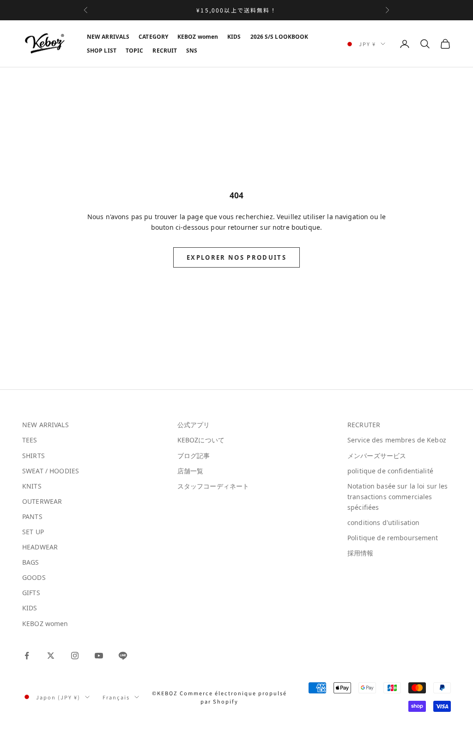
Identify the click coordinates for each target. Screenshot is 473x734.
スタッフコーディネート (213, 486)
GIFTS (31, 592)
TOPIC (135, 50)
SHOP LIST (101, 50)
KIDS (234, 37)
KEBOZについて (200, 440)
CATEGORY (153, 37)
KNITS (32, 486)
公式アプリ (193, 424)
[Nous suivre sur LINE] (122, 655)
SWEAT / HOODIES (50, 470)
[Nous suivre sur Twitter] (50, 655)
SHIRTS (33, 455)
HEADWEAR (40, 547)
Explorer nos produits (236, 257)
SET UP (33, 531)
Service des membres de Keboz (396, 440)
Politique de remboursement (392, 537)
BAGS (30, 562)
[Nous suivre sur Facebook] (26, 655)
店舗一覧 (190, 470)
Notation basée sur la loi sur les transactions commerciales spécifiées (397, 497)
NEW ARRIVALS (108, 37)
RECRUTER (363, 424)
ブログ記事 (193, 455)
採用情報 (360, 553)
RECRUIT (164, 50)
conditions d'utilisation (383, 522)
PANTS (32, 516)
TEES (29, 440)
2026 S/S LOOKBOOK (279, 37)
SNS (191, 50)
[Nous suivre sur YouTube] (98, 655)
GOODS (34, 577)
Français (116, 697)
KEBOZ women (197, 37)
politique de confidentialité (390, 470)
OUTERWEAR (42, 501)
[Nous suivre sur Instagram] (74, 655)
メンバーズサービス (376, 455)
